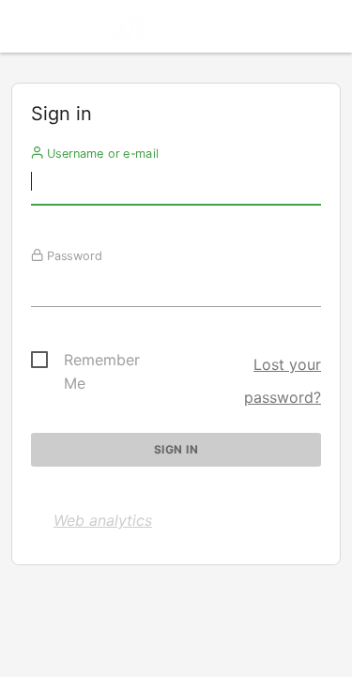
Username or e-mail (101, 153)
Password (72, 255)
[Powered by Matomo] (176, 31)
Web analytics (103, 520)
